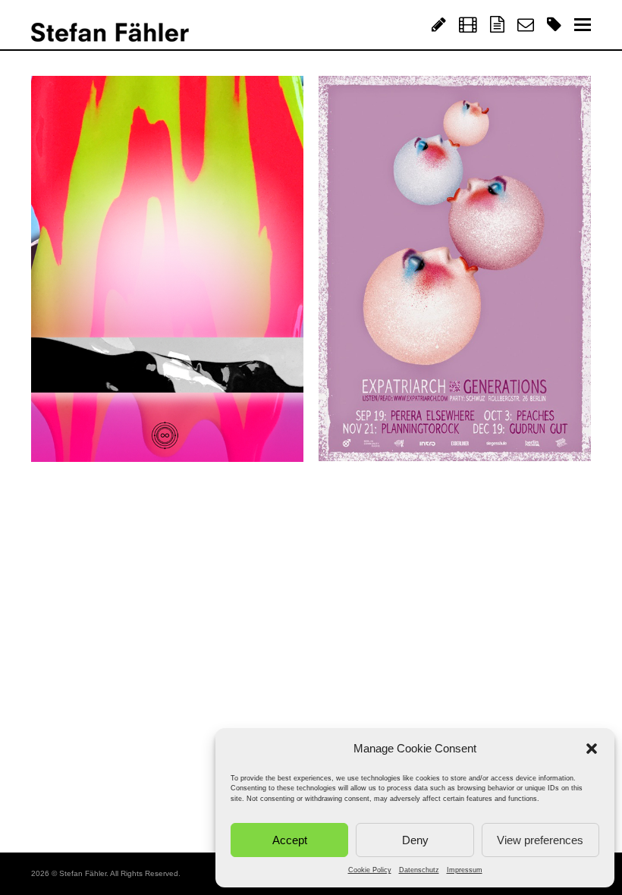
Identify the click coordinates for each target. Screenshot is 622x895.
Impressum (464, 870)
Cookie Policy (369, 870)
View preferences (540, 840)
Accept (289, 840)
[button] (591, 748)
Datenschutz (419, 870)
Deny (415, 840)
